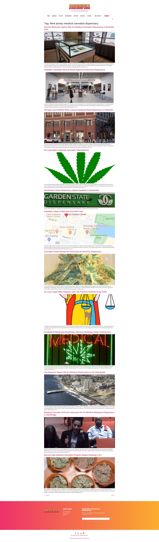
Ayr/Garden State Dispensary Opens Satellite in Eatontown (71, 190)
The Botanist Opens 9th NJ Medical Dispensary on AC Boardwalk (74, 372)
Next (113, 495)
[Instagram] (81, 533)
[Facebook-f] (75, 533)
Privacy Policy (66, 513)
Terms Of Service (66, 511)
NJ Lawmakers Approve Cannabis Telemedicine (66, 150)
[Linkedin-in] (78, 533)
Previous (46, 495)
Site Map (65, 514)
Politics (61, 15)
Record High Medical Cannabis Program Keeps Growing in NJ (72, 455)
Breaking (54, 15)
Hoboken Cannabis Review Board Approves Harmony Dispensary (74, 69)
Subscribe (96, 521)
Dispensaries (68, 15)
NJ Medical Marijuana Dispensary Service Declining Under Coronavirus (77, 332)
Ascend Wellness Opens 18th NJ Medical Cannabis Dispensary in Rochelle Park (79, 28)
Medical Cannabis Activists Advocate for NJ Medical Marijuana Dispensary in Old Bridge (79, 413)
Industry (76, 15)
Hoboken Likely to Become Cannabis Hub (63, 211)
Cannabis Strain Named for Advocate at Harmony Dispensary (72, 251)
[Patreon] (83, 533)
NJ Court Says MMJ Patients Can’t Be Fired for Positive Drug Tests (75, 292)
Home (48, 15)
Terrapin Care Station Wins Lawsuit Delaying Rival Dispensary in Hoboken (78, 110)
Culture (89, 15)
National (82, 15)
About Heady (98, 15)
